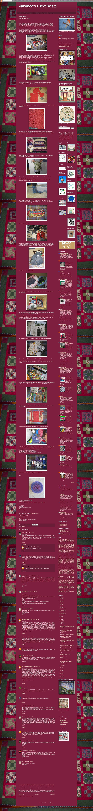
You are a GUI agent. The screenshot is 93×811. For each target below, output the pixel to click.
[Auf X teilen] (34, 524)
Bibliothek (68, 544)
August (62, 614)
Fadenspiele (62, 472)
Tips (22, 761)
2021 (61, 604)
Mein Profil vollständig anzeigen (64, 46)
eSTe (22, 716)
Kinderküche (72, 560)
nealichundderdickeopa (64, 253)
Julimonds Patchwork (64, 722)
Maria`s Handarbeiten (64, 718)
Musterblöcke (71, 566)
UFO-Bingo (25, 316)
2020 (61, 606)
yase (22, 608)
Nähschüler (64, 571)
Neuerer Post (21, 794)
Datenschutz (50, 12)
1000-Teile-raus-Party (35, 513)
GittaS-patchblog (63, 455)
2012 (61, 676)
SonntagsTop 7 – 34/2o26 (64, 254)
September (63, 613)
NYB (68, 568)
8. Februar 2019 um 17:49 (35, 575)
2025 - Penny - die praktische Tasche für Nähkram (68, 417)
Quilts (68, 573)
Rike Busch (24, 687)
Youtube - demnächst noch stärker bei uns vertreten (68, 281)
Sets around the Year (66, 580)
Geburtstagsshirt (72, 552)
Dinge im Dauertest (64, 547)
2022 (61, 603)
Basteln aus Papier (62, 544)
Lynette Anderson (71, 563)
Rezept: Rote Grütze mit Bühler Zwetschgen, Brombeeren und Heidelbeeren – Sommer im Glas (65, 505)
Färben (69, 551)
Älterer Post (52, 794)
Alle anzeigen (72, 482)
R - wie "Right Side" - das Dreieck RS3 (67, 639)
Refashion (63, 574)
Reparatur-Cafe (61, 576)
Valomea (26, 546)
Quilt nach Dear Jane (27, 12)
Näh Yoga (23, 532)
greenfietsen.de (62, 317)
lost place (72, 588)
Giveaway (67, 553)
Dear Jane (72, 546)
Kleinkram (72, 562)
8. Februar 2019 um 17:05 (29, 532)
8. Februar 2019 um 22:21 (34, 546)
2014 (61, 673)
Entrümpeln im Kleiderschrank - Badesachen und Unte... (65, 637)
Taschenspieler (69, 582)
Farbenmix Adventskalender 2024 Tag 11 (66, 534)
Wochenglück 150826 (63, 353)
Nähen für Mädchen (65, 570)
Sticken (60, 581)
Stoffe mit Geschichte (70, 581)
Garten (62, 552)
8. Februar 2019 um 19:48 (28, 608)
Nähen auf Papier (67, 569)
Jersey (60, 560)
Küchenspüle (66, 563)
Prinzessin (32, 244)
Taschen (64, 582)
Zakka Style (66, 587)
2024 (61, 600)
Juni (61, 617)
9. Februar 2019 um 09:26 (29, 705)
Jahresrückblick (65, 558)
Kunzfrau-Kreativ (63, 724)
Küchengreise (61, 563)
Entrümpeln (23, 526)
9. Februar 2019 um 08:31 (30, 687)
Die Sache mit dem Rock (64, 325)
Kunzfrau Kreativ (63, 324)
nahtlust (61, 309)
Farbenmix (62, 533)
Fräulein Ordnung (63, 352)
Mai (61, 619)
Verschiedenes (67, 299)
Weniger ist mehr (68, 586)
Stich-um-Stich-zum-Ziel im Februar (66, 650)
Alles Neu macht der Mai (64, 397)
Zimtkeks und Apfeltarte (63, 525)
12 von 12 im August (68, 343)
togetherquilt (61, 590)
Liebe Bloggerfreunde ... (63, 438)
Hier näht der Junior (67, 556)
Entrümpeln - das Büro (64, 649)
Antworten (23, 542)
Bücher (65, 546)
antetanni (61, 271)
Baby (73, 542)
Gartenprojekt (66, 552)
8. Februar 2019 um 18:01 (32, 591)
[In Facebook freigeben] (35, 524)
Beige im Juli (62, 495)
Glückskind (72, 553)
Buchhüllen (60, 545)
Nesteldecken (61, 569)
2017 (61, 669)
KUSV (64, 560)
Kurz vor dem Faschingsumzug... (66, 628)
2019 (61, 607)
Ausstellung (68, 542)
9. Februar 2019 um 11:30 (28, 716)
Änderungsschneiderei (62, 592)
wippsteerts (62, 487)
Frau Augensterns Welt (26, 575)
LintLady (61, 298)
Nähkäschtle (62, 494)
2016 (61, 670)
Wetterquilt (61, 587)
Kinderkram (67, 560)
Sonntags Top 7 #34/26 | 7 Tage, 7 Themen (66, 272)
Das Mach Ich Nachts (64, 464)
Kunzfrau (23, 705)
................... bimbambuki (64, 342)
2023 (61, 601)
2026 (61, 597)
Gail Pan (72, 551)
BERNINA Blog (62, 530)
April (61, 620)
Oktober (62, 611)
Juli (61, 616)
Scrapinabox (60, 580)
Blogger (51, 802)
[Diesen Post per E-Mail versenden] (32, 524)
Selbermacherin (24, 591)
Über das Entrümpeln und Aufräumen (66, 647)
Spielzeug (72, 580)
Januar (62, 665)
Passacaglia (61, 572)
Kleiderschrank (66, 562)
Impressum (44, 12)
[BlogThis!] (33, 524)
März (61, 622)
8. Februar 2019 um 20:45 (34, 619)
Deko (59, 547)
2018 (61, 667)
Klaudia (23, 655)
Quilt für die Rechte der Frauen (66, 573)
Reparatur (35, 243)
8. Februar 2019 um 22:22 (34, 566)
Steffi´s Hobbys (62, 726)
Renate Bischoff (25, 740)
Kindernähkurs (61, 561)
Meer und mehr (71, 564)
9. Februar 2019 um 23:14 (32, 740)
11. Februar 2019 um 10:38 (28, 761)
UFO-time (72, 583)
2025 (61, 598)
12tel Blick (70, 539)
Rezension (67, 579)
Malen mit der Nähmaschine (63, 564)
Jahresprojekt (61, 558)
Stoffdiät (63, 581)
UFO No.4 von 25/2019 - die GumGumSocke (65, 659)
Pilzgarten (66, 572)
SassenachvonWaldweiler (26, 666)
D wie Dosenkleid (63, 663)
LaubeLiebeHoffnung (63, 524)
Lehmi (61, 415)
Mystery (60, 568)
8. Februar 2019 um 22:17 (29, 655)
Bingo (72, 544)
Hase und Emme (63, 445)
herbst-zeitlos (24, 750)
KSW (62, 560)
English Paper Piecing (70, 547)
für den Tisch (67, 588)
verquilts (61, 386)
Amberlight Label (63, 290)
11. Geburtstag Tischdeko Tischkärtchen (66, 291)
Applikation (70, 541)
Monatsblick (61, 566)
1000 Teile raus (63, 539)
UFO (69, 583)
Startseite (19, 12)
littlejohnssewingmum (26, 619)
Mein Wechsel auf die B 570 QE (65, 531)
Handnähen (61, 554)
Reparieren (71, 576)
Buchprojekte (65, 545)
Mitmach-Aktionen (71, 565)
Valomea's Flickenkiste (38, 6)
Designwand (62, 712)
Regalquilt (68, 574)
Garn (59, 552)
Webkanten (60, 586)
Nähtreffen (69, 571)
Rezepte (72, 579)
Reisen (73, 574)
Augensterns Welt (63, 367)
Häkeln (73, 557)
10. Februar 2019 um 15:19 (31, 750)
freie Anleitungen (37, 12)
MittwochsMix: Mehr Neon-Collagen (65, 310)
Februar (62, 623)
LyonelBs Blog (62, 332)
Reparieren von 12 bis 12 (64, 577)
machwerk (62, 426)
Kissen (66, 561)
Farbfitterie (66, 550)
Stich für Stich (67, 473)
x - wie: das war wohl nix (69, 591)
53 (19, 519)
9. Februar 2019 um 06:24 (35, 666)
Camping (68, 546)
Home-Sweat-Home (69, 557)
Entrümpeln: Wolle (63, 656)
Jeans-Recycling (71, 559)
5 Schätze (62, 632)
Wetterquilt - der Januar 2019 (65, 654)
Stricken (60, 582)
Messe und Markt (63, 565)
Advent (68, 540)
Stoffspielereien (63, 512)
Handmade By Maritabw (64, 360)
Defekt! (61, 657)
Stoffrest (61, 396)
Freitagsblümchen (64, 551)
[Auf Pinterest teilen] (37, 524)
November (62, 610)
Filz (69, 550)
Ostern (73, 571)
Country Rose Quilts (63, 279)
